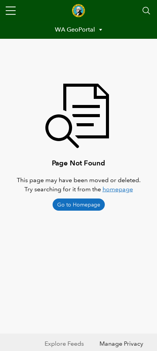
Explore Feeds (64, 343)
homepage (118, 189)
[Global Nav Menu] (11, 10)
